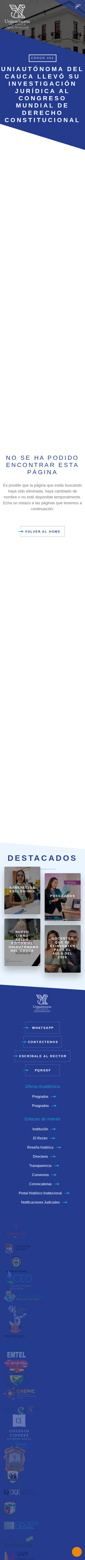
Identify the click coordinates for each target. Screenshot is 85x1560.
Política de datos (31, 1268)
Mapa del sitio (56, 1268)
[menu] (78, 8)
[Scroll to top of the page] (42, 1289)
